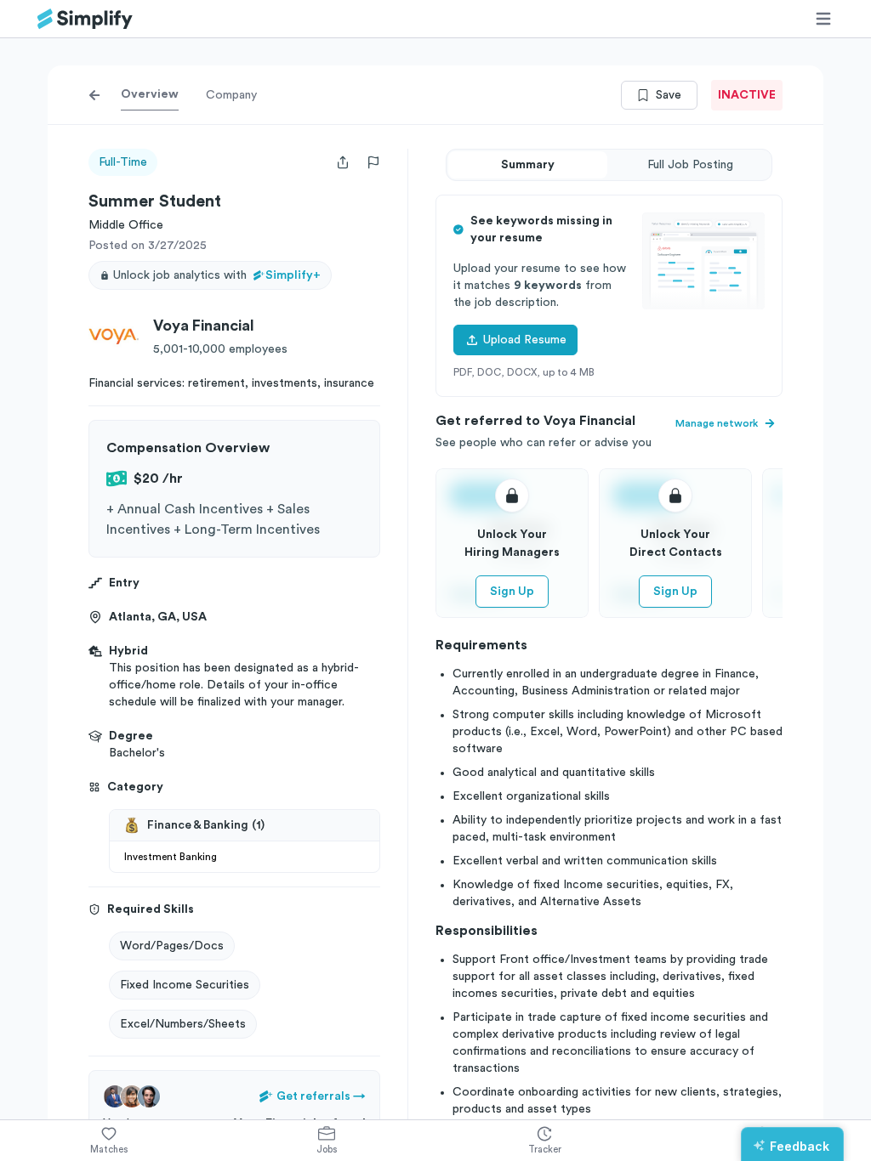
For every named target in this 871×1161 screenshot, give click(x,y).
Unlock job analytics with (217, 275)
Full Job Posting (690, 165)
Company (231, 95)
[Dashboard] (85, 19)
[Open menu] (823, 18)
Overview (150, 94)
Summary (528, 165)
